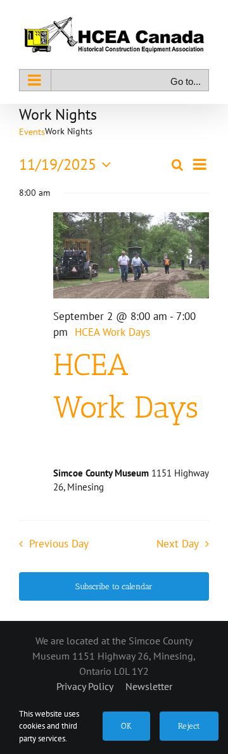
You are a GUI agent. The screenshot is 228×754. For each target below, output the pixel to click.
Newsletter (148, 686)
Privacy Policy (85, 686)
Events (32, 131)
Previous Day (59, 544)
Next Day (177, 544)
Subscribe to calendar (114, 586)
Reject (189, 726)
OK (126, 726)
